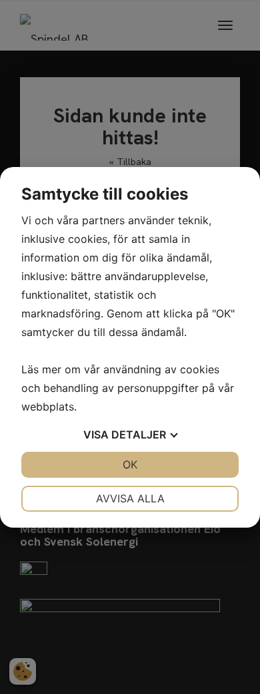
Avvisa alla (130, 498)
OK (130, 464)
